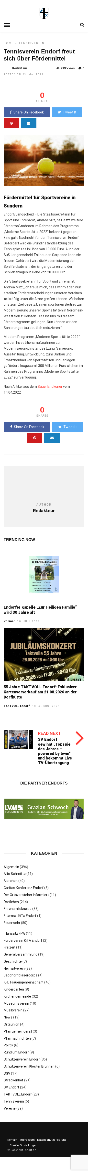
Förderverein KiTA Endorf (23, 940)
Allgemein (11, 867)
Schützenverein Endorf (22, 1059)
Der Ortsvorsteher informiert (26, 895)
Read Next (49, 733)
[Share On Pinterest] (11, 123)
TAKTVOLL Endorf (17, 706)
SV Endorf (11, 1087)
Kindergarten (14, 989)
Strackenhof (13, 1080)
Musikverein (13, 1010)
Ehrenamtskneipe (18, 909)
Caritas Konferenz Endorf (24, 888)
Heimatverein (14, 968)
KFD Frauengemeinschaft (24, 982)
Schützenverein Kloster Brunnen (29, 1066)
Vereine (10, 1108)
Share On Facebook (28, 112)
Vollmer (9, 621)
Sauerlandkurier (50, 386)
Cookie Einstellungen (23, 1145)
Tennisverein (31, 43)
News (8, 1017)
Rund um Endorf (16, 1052)
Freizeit (9, 947)
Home (9, 43)
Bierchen (11, 881)
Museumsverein (16, 1003)
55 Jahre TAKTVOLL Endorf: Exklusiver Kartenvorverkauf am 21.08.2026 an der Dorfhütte (40, 692)
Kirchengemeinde (17, 996)
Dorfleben (11, 902)
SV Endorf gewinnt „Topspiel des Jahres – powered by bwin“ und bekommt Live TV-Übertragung (55, 751)
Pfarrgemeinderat (18, 1031)
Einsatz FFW (15, 933)
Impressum (27, 1139)
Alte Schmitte (15, 874)
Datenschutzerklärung (51, 1139)
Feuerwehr (12, 923)
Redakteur (19, 68)
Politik (8, 1045)
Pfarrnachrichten (17, 1038)
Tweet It (69, 112)
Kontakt (12, 1139)
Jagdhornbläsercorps (20, 975)
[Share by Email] (28, 123)
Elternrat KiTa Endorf (20, 916)
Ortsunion (11, 1024)
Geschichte (13, 961)
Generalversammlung (20, 954)
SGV (7, 1073)
